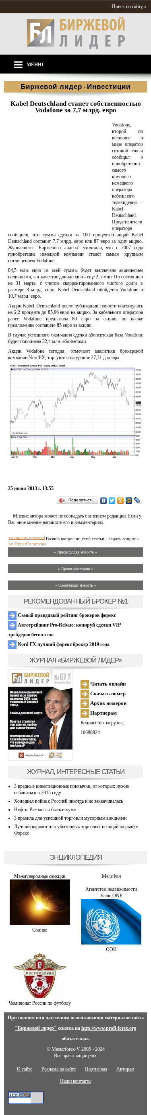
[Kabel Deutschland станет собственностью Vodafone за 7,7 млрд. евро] (58, 222)
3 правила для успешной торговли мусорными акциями (70, 818)
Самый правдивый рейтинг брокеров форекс (66, 615)
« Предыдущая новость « (75, 552)
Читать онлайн (107, 684)
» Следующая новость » (75, 585)
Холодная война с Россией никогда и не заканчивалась (68, 801)
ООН (111, 949)
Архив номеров (107, 703)
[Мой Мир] (129, 500)
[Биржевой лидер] (76, 47)
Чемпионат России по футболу (40, 1003)
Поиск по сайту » (129, 6)
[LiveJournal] (137, 500)
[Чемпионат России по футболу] (40, 996)
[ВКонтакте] (103, 500)
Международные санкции (39, 876)
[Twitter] (112, 500)
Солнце (39, 930)
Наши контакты (75, 1081)
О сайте (24, 1069)
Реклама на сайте (58, 1069)
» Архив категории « (75, 568)
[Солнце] (40, 923)
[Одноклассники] (120, 500)
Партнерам (103, 713)
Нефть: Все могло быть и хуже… (47, 809)
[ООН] (111, 943)
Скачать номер (107, 693)
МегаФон (111, 876)
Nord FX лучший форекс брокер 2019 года (63, 644)
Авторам (125, 1069)
